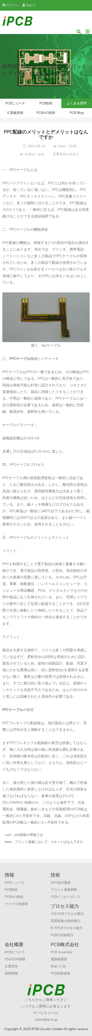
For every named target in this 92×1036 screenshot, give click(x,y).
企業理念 (11, 966)
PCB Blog (77, 112)
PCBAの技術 (46, 112)
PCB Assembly (61, 952)
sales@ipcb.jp (46, 1019)
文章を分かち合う (66, 154)
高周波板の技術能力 (65, 921)
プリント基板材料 (64, 889)
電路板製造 (59, 959)
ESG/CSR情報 (15, 959)
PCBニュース (15, 103)
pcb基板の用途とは (28, 835)
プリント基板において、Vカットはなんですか (49, 842)
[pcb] (17, 20)
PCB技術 (45, 103)
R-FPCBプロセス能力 (67, 928)
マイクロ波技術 (16, 904)
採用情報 (11, 973)
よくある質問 (77, 103)
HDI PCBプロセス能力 (67, 914)
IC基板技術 (15, 112)
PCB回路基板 (60, 973)
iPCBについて (15, 952)
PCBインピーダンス (65, 897)
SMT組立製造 (61, 882)
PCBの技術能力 (62, 935)
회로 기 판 (58, 966)
